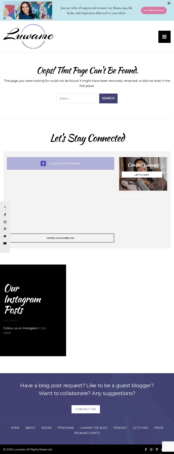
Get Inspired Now (154, 10)
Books (46, 427)
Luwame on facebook (64, 163)
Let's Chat (141, 174)
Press (158, 427)
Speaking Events (87, 433)
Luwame (19, 449)
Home (15, 427)
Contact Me (85, 409)
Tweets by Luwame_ (134, 196)
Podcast (120, 427)
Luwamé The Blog (94, 427)
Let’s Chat (140, 427)
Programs (65, 427)
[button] (164, 37)
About (30, 427)
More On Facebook (60, 238)
